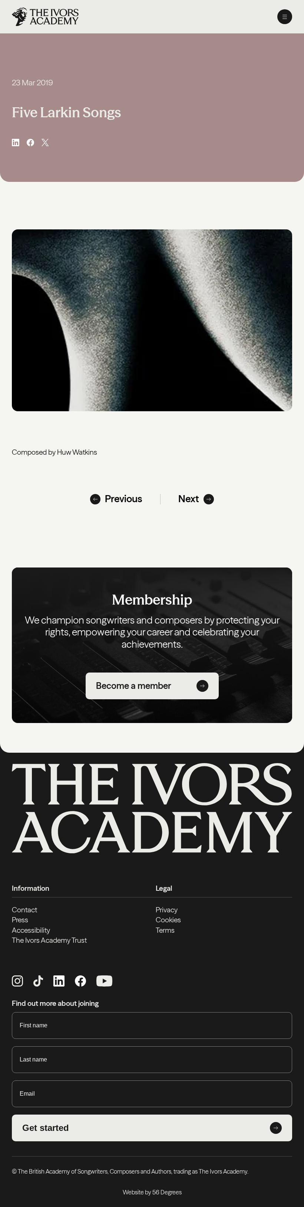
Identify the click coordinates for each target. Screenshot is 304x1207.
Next (188, 499)
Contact (24, 909)
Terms (165, 930)
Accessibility (31, 930)
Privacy (167, 909)
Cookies (168, 919)
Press (20, 919)
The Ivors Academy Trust (49, 940)
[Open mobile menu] (284, 17)
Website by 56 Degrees (152, 1192)
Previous (123, 499)
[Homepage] (45, 16)
